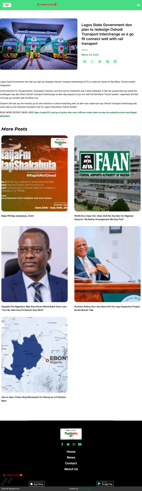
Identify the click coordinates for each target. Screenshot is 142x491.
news (85, 49)
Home (71, 451)
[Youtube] (79, 444)
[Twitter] (68, 444)
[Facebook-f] (62, 444)
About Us (71, 469)
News (71, 457)
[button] (138, 5)
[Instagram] (74, 444)
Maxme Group (85, 489)
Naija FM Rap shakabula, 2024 (17, 215)
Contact (71, 463)
